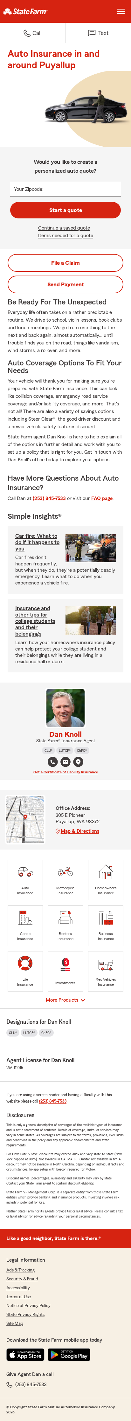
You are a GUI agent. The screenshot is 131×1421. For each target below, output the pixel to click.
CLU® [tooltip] (48, 750)
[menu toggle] (120, 11)
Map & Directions (80, 831)
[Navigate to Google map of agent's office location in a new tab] (78, 762)
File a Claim (65, 263)
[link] (33, 11)
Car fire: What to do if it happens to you (37, 542)
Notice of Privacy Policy (28, 1306)
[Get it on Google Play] (69, 1354)
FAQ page (102, 498)
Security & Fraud (22, 1279)
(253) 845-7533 (49, 498)
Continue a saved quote (64, 227)
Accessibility (18, 1288)
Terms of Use (18, 1297)
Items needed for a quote (65, 235)
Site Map (14, 1323)
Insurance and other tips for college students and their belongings (35, 621)
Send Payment (65, 284)
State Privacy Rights (25, 1314)
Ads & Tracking (20, 1270)
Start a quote (65, 210)
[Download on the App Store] (25, 1354)
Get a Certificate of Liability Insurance (65, 772)
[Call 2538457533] (53, 762)
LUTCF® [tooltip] (65, 750)
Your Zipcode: (29, 189)
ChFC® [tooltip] (82, 750)
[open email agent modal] (65, 763)
